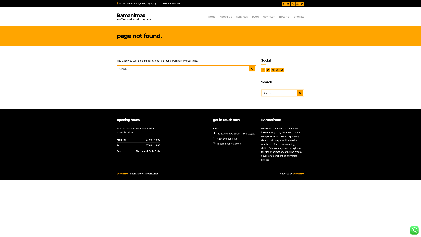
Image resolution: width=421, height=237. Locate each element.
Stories (299, 17)
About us (226, 17)
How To (284, 17)
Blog (255, 17)
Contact (269, 17)
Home (211, 17)
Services (242, 17)
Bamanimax (131, 15)
